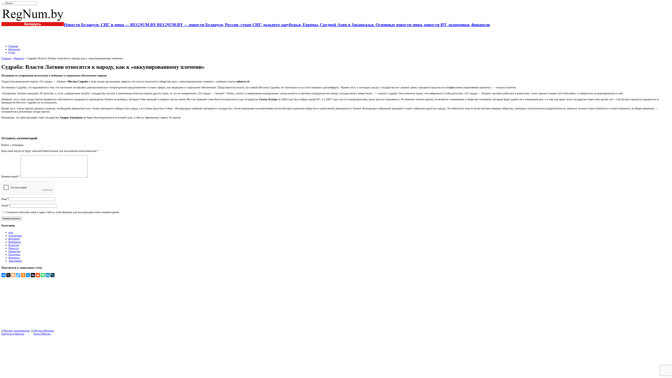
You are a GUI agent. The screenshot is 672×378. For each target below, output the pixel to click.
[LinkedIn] (48, 275)
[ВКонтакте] (3, 275)
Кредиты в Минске (12, 333)
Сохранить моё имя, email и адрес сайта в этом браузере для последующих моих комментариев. (63, 212)
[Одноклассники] (23, 275)
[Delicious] (18, 275)
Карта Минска (42, 333)
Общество (14, 251)
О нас (11, 52)
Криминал (14, 241)
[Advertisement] (42, 36)
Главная (13, 46)
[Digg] (33, 275)
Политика (14, 254)
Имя (3, 199)
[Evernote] (43, 275)
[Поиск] (2, 4)
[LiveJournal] (52, 275)
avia (10, 232)
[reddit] (38, 275)
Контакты (14, 49)
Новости (19, 58)
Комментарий (10, 176)
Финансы (14, 257)
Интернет (14, 238)
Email (4, 205)
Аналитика (15, 235)
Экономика (15, 260)
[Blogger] (13, 275)
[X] (8, 275)
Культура (13, 245)
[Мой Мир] (28, 275)
